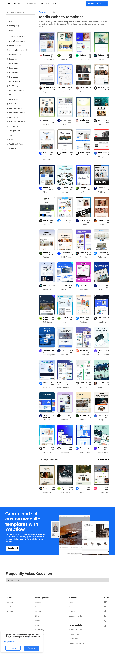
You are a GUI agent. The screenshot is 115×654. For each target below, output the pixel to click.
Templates (43, 12)
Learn (41, 4)
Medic (52, 12)
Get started (96, 4)
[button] (30, 3)
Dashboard (17, 4)
